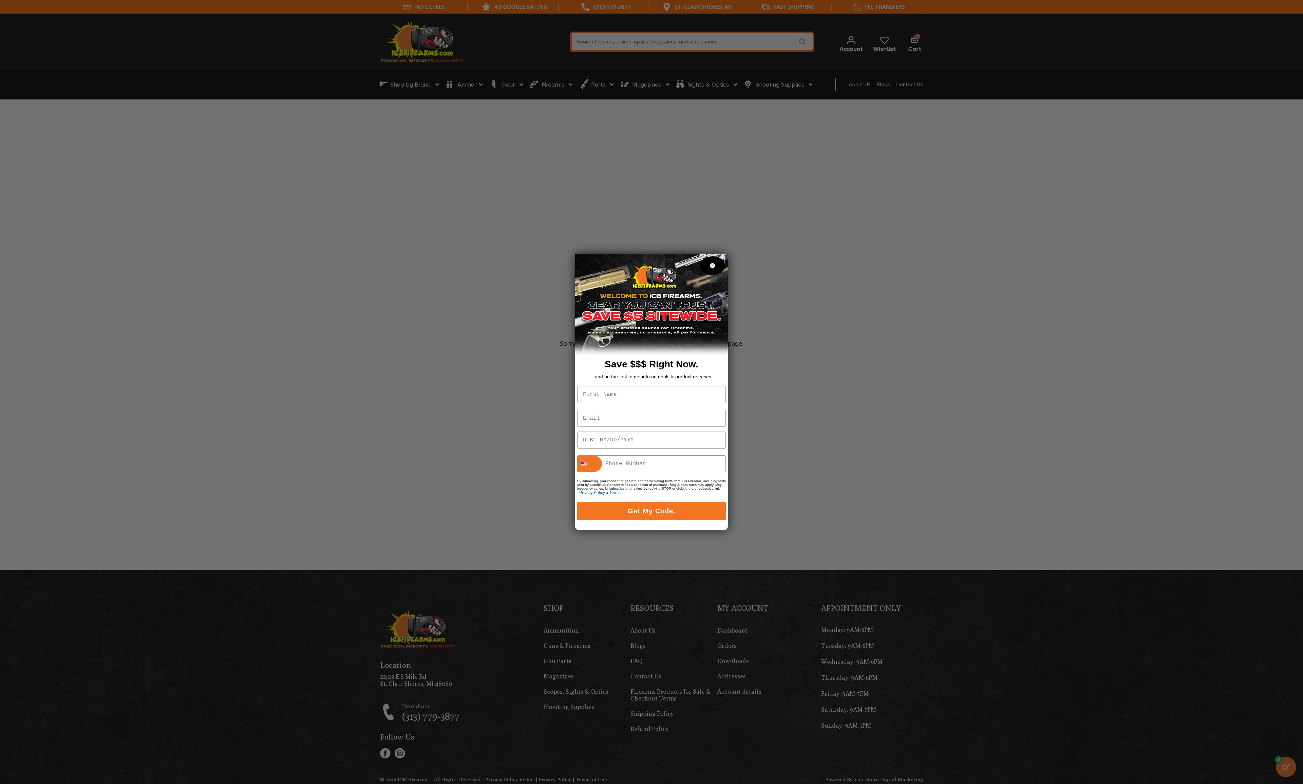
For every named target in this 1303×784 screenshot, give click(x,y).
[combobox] (590, 464)
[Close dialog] (712, 265)
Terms (615, 492)
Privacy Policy (592, 492)
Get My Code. (652, 511)
